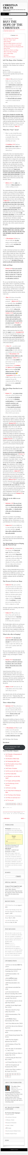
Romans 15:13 (9, 659)
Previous (6, 818)
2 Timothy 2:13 (18, 323)
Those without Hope (8, 53)
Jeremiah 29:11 (20, 332)
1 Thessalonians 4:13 (11, 728)
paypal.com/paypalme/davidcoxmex (14, 839)
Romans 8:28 (12, 423)
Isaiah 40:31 (9, 638)
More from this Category (9, 56)
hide (17, 35)
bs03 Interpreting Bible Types (12, 761)
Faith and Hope (7, 41)
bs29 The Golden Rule (11, 773)
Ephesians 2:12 (9, 706)
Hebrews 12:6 (12, 479)
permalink (21, 813)
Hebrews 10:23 (11, 367)
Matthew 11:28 (9, 686)
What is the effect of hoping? (10, 51)
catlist (8, 813)
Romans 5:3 (19, 493)
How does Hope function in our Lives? (13, 43)
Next (23, 818)
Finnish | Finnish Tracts (11, 1133)
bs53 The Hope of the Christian (11, 38)
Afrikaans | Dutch (10, 1120)
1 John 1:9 (15, 357)
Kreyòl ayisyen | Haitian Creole (13, 1131)
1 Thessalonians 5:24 (14, 354)
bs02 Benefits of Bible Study (12, 758)
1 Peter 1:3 (8, 79)
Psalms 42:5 (8, 613)
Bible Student (17, 812)
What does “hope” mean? (10, 40)
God (6, 887)
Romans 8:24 (9, 268)
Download (6, 55)
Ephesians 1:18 (9, 503)
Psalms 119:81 (9, 548)
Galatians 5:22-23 (7, 438)
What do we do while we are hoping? (12, 45)
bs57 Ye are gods (10, 800)
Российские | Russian (11, 1117)
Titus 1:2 (17, 126)
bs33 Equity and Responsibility (13, 781)
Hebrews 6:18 (15, 301)
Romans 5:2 (8, 393)
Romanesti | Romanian (11, 1122)
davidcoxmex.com (15, 828)
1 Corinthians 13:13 (10, 144)
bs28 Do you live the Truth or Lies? (14, 771)
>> (21, 804)
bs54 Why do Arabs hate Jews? (13, 797)
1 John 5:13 (6, 200)
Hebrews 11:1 (9, 183)
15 (18, 804)
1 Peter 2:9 (8, 346)
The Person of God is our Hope (11, 50)
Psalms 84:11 (9, 525)
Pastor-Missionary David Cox (16, 1088)
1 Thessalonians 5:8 (10, 238)
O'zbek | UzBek (9, 1125)
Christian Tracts (10, 6)
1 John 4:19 (17, 471)
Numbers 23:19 (9, 313)
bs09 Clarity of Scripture (11, 768)
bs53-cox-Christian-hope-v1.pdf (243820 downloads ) (12, 747)
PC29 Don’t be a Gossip (11, 905)
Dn (11, 813)
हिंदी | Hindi (8, 1128)
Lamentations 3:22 (10, 375)
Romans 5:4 (22, 454)
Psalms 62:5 (8, 585)
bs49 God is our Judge (11, 788)
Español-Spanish (10, 1114)
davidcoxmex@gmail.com (11, 842)
